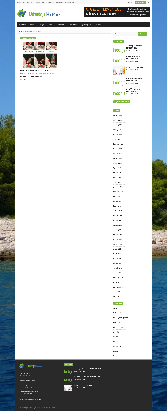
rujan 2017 (117, 254)
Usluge (41, 25)
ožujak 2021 (117, 201)
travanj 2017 (117, 258)
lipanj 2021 (117, 196)
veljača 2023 (117, 158)
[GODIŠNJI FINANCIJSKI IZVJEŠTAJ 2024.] (119, 81)
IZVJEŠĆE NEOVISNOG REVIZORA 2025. (134, 58)
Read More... (24, 79)
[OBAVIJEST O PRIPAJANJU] (119, 70)
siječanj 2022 (117, 182)
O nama (32, 25)
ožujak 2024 (117, 134)
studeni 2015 (117, 297)
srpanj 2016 (117, 292)
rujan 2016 (117, 282)
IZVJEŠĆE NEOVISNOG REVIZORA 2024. (134, 90)
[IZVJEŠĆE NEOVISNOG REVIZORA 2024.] (119, 92)
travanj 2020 (117, 216)
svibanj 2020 (117, 211)
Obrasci (116, 337)
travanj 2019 (117, 220)
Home (21, 31)
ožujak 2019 (117, 225)
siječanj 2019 (117, 230)
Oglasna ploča (86, 25)
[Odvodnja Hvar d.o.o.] (39, 13)
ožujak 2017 (117, 263)
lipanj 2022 (117, 168)
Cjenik (50, 25)
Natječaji (116, 332)
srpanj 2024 (117, 130)
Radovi (115, 351)
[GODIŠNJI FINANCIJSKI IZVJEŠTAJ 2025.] (119, 49)
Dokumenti (73, 25)
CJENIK (115, 308)
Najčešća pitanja (35, 2)
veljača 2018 (117, 244)
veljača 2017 (117, 268)
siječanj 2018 (117, 249)
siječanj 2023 (117, 163)
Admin (51, 73)
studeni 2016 (117, 273)
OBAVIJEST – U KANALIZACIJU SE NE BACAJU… (37, 70)
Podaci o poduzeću (23, 2)
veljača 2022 (117, 177)
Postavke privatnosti (70, 2)
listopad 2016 (118, 278)
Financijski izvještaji (120, 318)
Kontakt (98, 25)
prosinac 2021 (118, 187)
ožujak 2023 (117, 154)
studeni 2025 (117, 120)
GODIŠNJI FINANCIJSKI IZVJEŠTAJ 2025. (134, 47)
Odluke (116, 341)
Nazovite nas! (140, 2)
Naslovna (22, 25)
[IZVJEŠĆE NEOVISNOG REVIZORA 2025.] (119, 59)
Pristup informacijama (47, 2)
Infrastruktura (118, 322)
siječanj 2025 (117, 125)
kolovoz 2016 (117, 287)
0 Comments (42, 73)
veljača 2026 (117, 115)
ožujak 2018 (117, 239)
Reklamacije (59, 2)
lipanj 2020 (117, 206)
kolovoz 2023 (117, 149)
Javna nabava (60, 25)
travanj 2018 (117, 235)
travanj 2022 (117, 173)
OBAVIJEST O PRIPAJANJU (135, 67)
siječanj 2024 (117, 139)
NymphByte (39, 400)
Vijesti (115, 356)
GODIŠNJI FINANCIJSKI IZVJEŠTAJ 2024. (134, 80)
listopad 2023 (118, 144)
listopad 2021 (118, 192)
